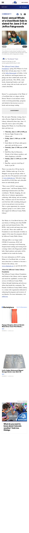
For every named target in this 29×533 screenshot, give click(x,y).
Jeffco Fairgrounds (11, 73)
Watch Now (24, 2)
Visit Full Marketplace (22, 307)
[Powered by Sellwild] (24, 401)
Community (6, 14)
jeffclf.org (5, 296)
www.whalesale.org (9, 178)
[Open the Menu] (2, 2)
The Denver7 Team (12, 59)
